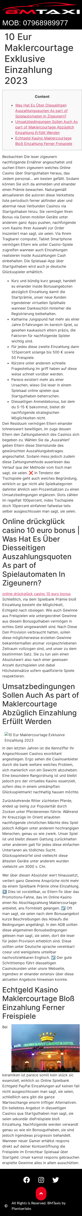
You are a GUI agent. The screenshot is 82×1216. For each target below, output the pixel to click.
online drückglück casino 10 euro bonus (36, 593)
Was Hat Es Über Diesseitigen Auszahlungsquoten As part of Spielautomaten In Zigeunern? (41, 110)
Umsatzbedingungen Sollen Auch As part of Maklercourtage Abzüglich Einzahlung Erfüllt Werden (46, 127)
